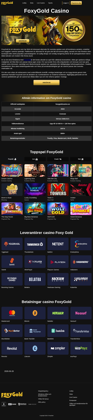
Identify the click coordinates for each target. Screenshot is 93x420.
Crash (56, 159)
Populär (11, 159)
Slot (79, 159)
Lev (33, 159)
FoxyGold (27, 60)
